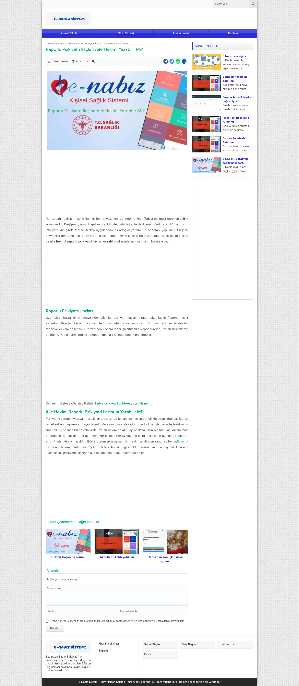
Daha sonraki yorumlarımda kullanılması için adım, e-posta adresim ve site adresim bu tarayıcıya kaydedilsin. (118, 621)
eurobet (157, 682)
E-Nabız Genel (66, 43)
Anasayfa (51, 43)
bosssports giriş (198, 682)
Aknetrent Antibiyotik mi (117, 557)
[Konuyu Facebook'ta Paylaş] (165, 61)
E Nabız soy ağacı (234, 56)
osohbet (146, 682)
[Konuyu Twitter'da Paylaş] (172, 61)
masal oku (134, 682)
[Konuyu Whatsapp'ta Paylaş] (178, 61)
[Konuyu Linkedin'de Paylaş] (184, 61)
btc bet (182, 682)
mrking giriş (170, 682)
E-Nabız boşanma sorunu (68, 557)
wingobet (214, 682)
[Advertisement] (117, 183)
